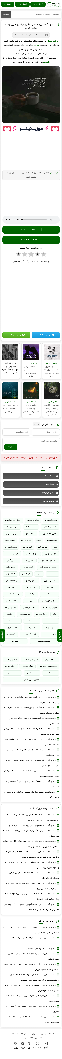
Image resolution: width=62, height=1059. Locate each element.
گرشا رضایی (28, 567)
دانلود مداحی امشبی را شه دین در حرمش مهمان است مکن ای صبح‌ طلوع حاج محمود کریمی (31, 930)
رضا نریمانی (10, 666)
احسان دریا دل (50, 634)
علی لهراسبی (50, 587)
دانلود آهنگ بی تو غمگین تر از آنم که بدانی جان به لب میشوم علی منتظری (31, 833)
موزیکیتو (54, 4)
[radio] (43, 254)
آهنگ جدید (38, 4)
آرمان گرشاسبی (29, 634)
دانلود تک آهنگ (21, 35)
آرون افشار (10, 634)
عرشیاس (31, 594)
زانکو (55, 614)
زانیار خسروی (41, 614)
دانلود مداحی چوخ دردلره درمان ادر (41, 948)
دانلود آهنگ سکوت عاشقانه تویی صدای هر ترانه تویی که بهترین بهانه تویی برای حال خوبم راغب (32, 817)
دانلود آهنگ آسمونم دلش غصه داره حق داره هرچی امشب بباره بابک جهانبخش (32, 763)
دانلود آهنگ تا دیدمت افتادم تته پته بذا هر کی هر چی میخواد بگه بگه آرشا (34, 875)
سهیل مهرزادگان (49, 600)
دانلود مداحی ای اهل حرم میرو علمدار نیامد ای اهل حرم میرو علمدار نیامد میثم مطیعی (31, 988)
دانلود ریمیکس (48, 492)
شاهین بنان (10, 607)
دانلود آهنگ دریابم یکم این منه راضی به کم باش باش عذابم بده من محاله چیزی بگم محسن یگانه (31, 844)
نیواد (38, 540)
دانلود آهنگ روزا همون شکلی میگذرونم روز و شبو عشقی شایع (29, 26)
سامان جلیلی (24, 614)
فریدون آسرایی (50, 580)
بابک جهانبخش (49, 527)
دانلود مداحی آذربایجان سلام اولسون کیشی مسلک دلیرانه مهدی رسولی (32, 998)
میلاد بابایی (43, 547)
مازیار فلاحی (10, 567)
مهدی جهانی (50, 553)
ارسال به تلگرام (43, 335)
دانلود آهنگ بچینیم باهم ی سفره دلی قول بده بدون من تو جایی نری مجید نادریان (31, 700)
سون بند (30, 600)
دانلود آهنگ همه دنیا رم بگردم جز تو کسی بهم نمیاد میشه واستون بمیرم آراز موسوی (32, 865)
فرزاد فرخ (26, 574)
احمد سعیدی (51, 540)
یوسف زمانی (10, 540)
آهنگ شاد (22, 4)
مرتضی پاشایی (12, 553)
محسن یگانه (31, 527)
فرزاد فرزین (10, 574)
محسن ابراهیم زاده (48, 567)
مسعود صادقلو (48, 560)
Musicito (47, 62)
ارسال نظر (11, 447)
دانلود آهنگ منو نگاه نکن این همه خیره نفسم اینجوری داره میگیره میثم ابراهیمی (31, 710)
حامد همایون (12, 627)
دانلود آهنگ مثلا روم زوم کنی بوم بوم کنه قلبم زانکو (32, 825)
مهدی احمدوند (51, 520)
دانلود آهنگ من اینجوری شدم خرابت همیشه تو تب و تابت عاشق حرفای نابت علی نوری (32, 886)
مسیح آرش (11, 560)
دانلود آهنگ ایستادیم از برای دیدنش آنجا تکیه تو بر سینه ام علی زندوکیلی (31, 795)
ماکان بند (52, 574)
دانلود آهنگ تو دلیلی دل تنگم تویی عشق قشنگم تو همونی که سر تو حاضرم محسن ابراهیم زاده (31, 907)
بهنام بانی (31, 627)
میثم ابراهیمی (33, 520)
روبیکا (15, 1047)
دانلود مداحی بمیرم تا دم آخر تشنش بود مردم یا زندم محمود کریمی (31, 940)
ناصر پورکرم (27, 547)
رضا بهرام (9, 614)
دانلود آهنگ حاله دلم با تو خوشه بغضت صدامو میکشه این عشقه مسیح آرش (32, 742)
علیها (39, 574)
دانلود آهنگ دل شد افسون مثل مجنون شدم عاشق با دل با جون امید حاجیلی (32, 752)
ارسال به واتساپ (14, 335)
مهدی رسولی (11, 659)
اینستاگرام (37, 1047)
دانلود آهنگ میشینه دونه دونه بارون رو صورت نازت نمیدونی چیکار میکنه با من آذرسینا (31, 896)
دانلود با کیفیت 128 (28, 240)
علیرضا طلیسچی (49, 533)
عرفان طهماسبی (13, 594)
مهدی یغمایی (32, 553)
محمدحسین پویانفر (48, 666)
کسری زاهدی (31, 580)
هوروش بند (26, 540)
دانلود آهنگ (52, 41)
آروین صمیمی (44, 641)
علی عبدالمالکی (11, 580)
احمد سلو (30, 533)
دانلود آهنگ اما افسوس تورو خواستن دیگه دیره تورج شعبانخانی (34, 721)
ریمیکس (7, 4)
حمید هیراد (50, 627)
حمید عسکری (12, 621)
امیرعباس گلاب (12, 527)
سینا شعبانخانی (29, 607)
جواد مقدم (32, 673)
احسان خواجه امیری (13, 520)
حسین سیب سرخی (31, 679)
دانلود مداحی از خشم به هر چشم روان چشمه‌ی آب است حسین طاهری (31, 1009)
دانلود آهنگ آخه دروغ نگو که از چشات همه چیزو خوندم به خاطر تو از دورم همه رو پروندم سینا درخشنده (32, 854)
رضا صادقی (50, 621)
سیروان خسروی (50, 607)
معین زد (29, 560)
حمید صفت (31, 621)
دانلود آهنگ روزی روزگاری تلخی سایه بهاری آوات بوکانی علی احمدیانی (31, 784)
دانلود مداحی (49, 501)
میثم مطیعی (27, 666)
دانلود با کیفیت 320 (28, 229)
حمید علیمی (51, 673)
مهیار (55, 547)
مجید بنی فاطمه (31, 659)
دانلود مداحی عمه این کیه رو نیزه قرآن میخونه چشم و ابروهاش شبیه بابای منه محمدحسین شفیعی (34, 977)
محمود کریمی (51, 659)
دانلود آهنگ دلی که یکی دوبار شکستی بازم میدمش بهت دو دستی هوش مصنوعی (31, 773)
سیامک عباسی (12, 600)
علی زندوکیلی (12, 533)
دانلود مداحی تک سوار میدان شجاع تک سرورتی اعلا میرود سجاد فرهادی (33, 956)
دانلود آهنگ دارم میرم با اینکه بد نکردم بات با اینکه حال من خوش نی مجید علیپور (31, 731)
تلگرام (46, 1047)
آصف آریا (15, 641)
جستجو (6, 14)
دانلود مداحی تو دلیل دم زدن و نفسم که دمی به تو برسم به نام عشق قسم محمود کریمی (31, 967)
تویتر (29, 1047)
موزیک (37, 45)
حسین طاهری (12, 673)
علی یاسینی (11, 587)
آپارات (22, 1047)
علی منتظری (30, 587)
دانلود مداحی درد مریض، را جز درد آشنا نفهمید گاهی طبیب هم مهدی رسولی (32, 1019)
